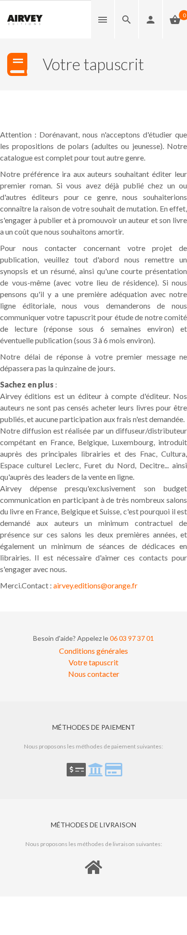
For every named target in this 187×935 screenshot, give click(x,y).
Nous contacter (93, 673)
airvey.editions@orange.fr (95, 585)
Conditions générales (93, 650)
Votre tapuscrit (93, 662)
